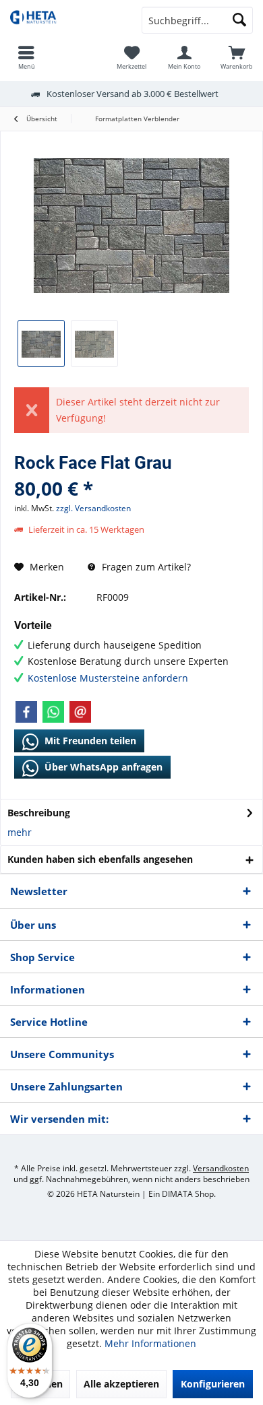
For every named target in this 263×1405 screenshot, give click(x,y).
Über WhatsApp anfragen (102, 766)
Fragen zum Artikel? (145, 566)
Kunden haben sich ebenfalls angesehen (100, 859)
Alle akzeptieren (121, 1383)
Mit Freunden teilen (89, 740)
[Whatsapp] (53, 712)
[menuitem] (236, 57)
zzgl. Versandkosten (93, 508)
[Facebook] (26, 712)
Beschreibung (38, 812)
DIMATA (177, 1194)
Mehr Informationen (150, 1343)
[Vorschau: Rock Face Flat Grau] (41, 343)
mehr (19, 832)
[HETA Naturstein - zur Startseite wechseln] (65, 20)
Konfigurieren (213, 1383)
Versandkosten (221, 1168)
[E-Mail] (80, 712)
